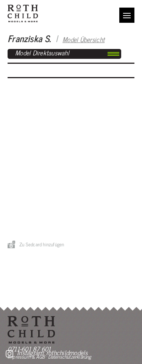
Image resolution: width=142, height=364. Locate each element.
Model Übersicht (83, 39)
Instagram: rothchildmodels (52, 352)
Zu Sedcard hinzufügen (41, 244)
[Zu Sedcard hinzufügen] (11, 244)
